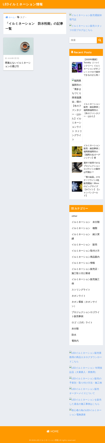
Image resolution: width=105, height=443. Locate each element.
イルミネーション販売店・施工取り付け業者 (86, 271)
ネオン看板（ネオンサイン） (84, 304)
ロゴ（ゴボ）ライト (82, 322)
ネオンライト (79, 296)
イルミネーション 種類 (84, 228)
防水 (74, 335)
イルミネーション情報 (83, 263)
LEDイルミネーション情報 (23, 4)
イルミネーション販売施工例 (86, 281)
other (74, 216)
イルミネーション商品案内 (86, 257)
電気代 (75, 341)
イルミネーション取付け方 (86, 250)
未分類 (75, 328)
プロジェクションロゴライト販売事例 (86, 314)
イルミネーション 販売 (84, 244)
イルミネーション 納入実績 (86, 236)
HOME (54, 431)
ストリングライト (81, 289)
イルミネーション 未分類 (86, 222)
